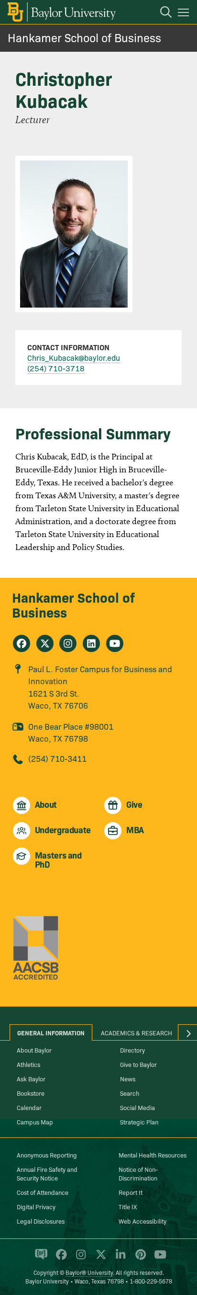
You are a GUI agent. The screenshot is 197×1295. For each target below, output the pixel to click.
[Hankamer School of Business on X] (45, 643)
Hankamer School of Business (84, 37)
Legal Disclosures (41, 1220)
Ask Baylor (31, 1078)
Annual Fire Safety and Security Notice (47, 1173)
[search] (161, 13)
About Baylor (34, 1049)
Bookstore (30, 1093)
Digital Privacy (36, 1206)
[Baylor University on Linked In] (119, 1258)
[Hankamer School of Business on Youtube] (114, 643)
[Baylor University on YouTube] (158, 1258)
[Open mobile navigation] (185, 14)
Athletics (28, 1064)
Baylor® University (89, 1272)
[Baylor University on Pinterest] (139, 1258)
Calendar (29, 1107)
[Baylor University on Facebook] (59, 1258)
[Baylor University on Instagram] (79, 1258)
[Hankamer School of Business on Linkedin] (91, 643)
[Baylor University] (61, 12)
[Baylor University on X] (99, 1258)
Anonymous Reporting (47, 1154)
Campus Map (35, 1121)
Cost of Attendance (42, 1192)
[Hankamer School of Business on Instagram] (67, 643)
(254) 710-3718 (56, 368)
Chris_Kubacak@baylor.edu (73, 357)
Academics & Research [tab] (136, 1032)
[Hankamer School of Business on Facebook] (21, 643)
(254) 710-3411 (57, 758)
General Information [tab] (51, 1032)
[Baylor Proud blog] (39, 1258)
